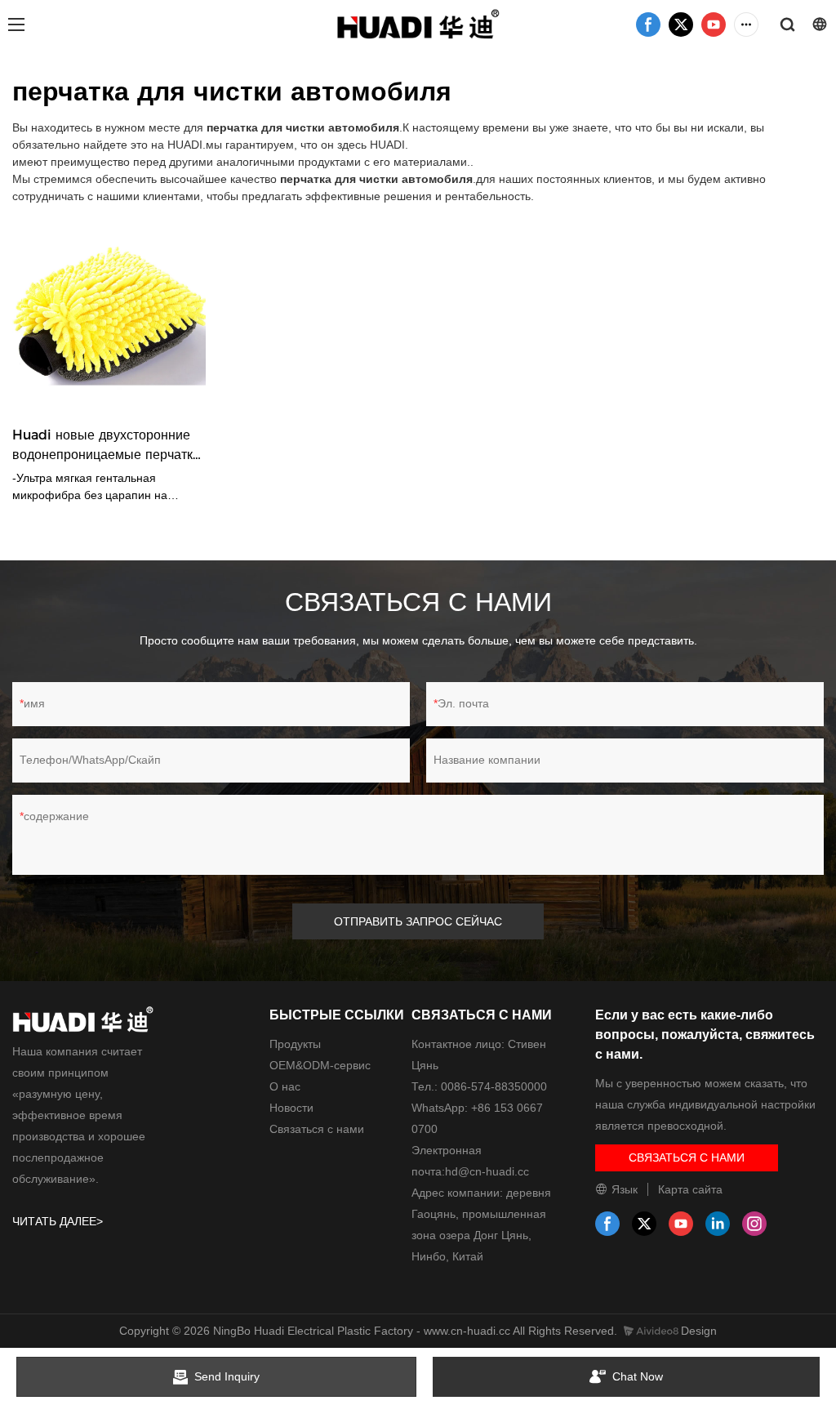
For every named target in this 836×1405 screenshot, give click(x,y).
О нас (284, 1086)
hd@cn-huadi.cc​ (487, 1171)
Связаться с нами (316, 1128)
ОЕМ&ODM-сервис (320, 1065)
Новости (291, 1107)
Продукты (295, 1043)
